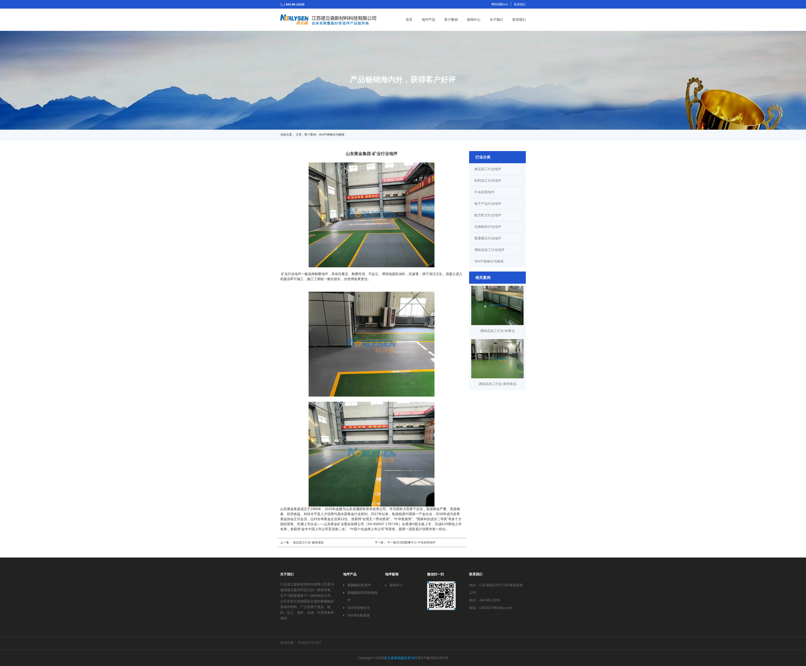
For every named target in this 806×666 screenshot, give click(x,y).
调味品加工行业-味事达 (497, 331)
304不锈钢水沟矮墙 (489, 261)
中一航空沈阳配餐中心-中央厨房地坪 (411, 542)
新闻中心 (473, 19)
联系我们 (520, 4)
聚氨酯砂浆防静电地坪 (362, 596)
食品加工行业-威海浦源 (308, 542)
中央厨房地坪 (484, 192)
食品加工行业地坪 (487, 169)
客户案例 (451, 19)
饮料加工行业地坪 (487, 180)
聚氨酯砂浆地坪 (359, 585)
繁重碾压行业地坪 (487, 238)
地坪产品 (428, 19)
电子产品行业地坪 (487, 203)
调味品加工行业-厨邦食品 (498, 384)
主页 (299, 134)
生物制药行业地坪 (487, 227)
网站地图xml (499, 4)
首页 (409, 19)
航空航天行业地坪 (487, 215)
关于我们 (496, 19)
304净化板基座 (358, 615)
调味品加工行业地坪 (489, 250)
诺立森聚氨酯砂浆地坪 (400, 658)
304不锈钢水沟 (358, 608)
